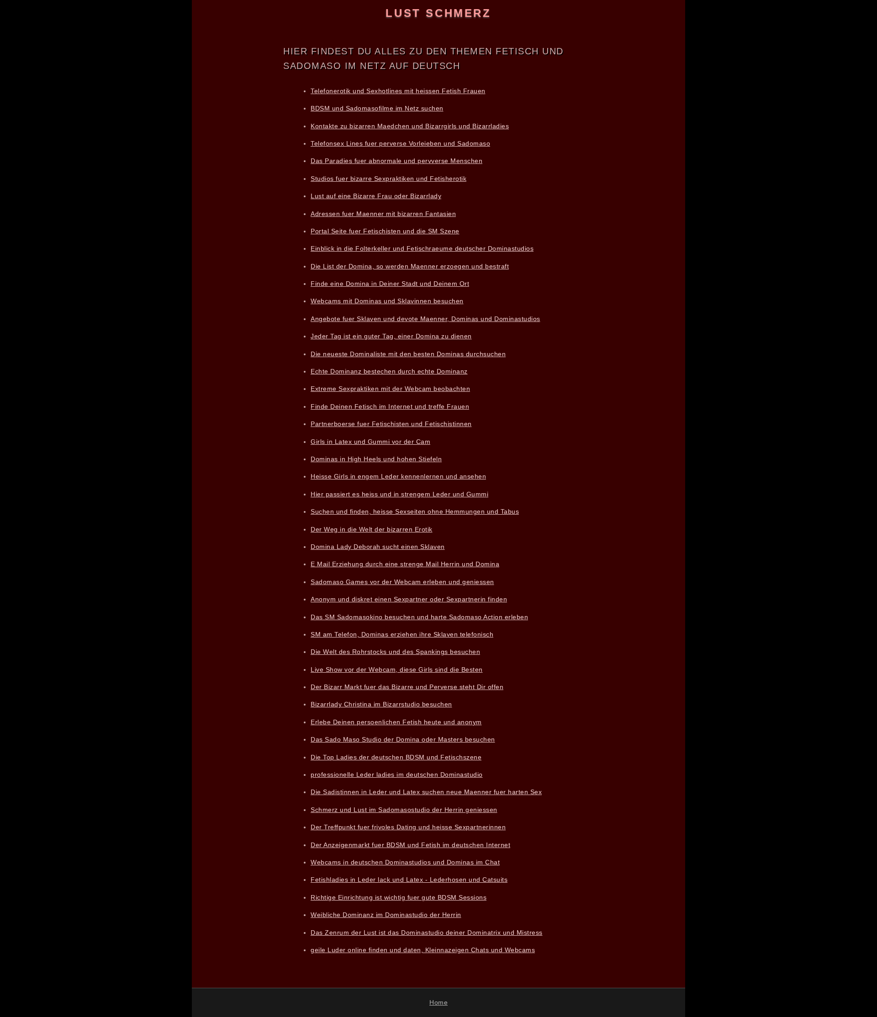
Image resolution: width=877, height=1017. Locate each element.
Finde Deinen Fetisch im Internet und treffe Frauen (390, 406)
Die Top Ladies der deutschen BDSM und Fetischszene (396, 757)
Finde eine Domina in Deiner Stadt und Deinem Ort (390, 283)
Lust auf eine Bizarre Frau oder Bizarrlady (376, 196)
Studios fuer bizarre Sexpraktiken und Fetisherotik (388, 178)
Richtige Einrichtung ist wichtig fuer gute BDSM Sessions (398, 897)
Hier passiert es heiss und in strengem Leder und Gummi (399, 494)
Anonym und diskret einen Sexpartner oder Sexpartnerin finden (409, 599)
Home (438, 1002)
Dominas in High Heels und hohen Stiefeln (376, 459)
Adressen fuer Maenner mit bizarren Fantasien (383, 213)
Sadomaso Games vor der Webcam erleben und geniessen (402, 581)
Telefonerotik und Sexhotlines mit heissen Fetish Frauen (398, 91)
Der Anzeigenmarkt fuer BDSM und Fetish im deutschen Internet (410, 844)
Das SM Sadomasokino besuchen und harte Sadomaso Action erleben (419, 617)
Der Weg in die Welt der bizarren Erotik (372, 529)
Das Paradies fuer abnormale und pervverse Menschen (396, 160)
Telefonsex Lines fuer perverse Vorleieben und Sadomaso (400, 143)
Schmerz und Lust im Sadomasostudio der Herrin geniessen (404, 809)
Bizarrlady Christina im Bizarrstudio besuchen (381, 704)
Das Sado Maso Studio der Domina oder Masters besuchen (403, 739)
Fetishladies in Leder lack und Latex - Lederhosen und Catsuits (409, 879)
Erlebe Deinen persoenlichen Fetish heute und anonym (396, 722)
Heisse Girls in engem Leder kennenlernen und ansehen (398, 476)
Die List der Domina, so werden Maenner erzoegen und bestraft (410, 266)
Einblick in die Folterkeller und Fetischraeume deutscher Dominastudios (422, 248)
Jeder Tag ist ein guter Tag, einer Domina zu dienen (391, 336)
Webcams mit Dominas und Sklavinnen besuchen (387, 301)
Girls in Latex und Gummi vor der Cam (370, 441)
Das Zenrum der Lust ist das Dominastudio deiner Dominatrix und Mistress (427, 932)
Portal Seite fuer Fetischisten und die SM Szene (385, 231)
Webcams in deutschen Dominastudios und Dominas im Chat (405, 862)
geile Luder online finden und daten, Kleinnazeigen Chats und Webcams (423, 950)
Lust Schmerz (438, 13)
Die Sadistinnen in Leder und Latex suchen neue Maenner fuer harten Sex (426, 792)
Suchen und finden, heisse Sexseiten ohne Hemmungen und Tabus (415, 511)
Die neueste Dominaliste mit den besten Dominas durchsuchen (408, 354)
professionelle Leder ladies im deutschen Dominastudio (397, 774)
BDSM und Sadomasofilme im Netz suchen (377, 108)
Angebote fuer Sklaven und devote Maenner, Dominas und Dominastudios (425, 318)
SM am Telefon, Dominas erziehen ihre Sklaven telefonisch (402, 634)
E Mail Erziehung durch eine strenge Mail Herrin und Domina (405, 564)
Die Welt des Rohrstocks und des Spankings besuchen (395, 651)
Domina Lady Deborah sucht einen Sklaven (378, 546)
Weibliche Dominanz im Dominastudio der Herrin (386, 914)
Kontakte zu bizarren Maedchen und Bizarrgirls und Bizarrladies (410, 126)
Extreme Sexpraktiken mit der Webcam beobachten (390, 388)
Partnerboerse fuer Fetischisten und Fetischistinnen (391, 423)
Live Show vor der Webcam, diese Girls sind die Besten (397, 669)
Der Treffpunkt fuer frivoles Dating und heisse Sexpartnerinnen (408, 827)
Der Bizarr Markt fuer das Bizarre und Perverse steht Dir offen (407, 686)
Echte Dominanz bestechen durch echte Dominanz (389, 371)
